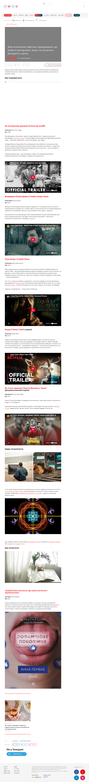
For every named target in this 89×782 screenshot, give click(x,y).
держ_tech (54, 15)
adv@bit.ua (60, 771)
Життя (15, 15)
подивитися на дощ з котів (16, 544)
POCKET (27, 64)
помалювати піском (34, 542)
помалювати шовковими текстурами (30, 493)
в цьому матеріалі (19, 138)
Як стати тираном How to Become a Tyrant (26, 388)
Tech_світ (61, 15)
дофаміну (55, 605)
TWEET (18, 64)
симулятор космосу (54, 542)
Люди (26, 15)
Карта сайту (7, 773)
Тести (31, 15)
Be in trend (8, 15)
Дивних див (20, 283)
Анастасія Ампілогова (25, 58)
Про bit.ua (16, 773)
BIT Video (68, 15)
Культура (21, 15)
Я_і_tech (46, 15)
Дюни (32, 218)
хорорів (12, 285)
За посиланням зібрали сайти (14, 491)
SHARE (9, 64)
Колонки (76, 15)
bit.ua (60, 769)
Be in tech (38, 15)
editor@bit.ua (39, 771)
